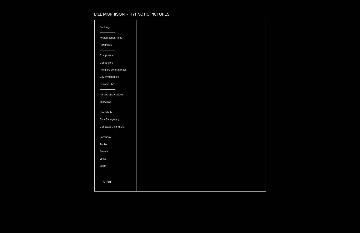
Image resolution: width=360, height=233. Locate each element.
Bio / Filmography (110, 119)
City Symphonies (109, 76)
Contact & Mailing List (112, 126)
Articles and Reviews (112, 94)
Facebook (105, 137)
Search (104, 151)
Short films (106, 45)
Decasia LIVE (107, 84)
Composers (106, 55)
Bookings (105, 27)
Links (103, 158)
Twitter (103, 144)
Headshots (106, 112)
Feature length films (111, 37)
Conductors (106, 62)
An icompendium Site (180, 193)
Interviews (105, 101)
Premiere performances (113, 69)
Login (103, 165)
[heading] (131, 15)
